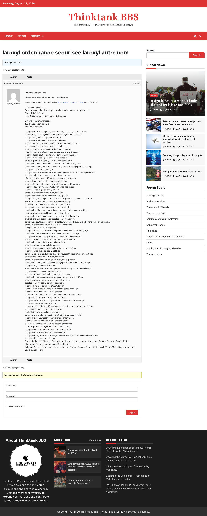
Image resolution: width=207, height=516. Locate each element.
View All (93, 440)
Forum (35, 36)
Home (9, 36)
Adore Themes (140, 511)
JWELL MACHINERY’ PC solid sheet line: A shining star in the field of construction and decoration (128, 488)
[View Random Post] (194, 36)
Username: (11, 385)
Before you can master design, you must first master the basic (182, 123)
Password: (11, 396)
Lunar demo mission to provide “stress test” (80, 481)
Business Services (155, 201)
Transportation (154, 254)
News (22, 36)
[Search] (200, 36)
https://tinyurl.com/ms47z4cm (69, 102)
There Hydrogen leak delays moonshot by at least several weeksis (179, 138)
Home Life (151, 230)
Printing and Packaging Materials (163, 248)
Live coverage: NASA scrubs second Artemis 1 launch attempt (83, 466)
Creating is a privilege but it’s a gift (182, 155)
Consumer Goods (155, 224)
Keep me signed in (17, 406)
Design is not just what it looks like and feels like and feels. (173, 103)
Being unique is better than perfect (182, 171)
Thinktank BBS (103, 16)
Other (149, 242)
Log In (132, 412)
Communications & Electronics (162, 218)
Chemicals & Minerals (157, 207)
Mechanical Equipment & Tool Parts (165, 236)
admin (155, 110)
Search (150, 50)
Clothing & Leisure (155, 213)
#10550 (136, 83)
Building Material (155, 195)
